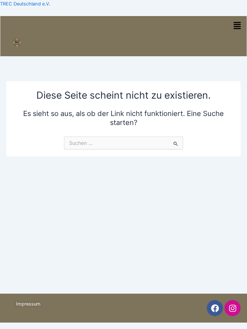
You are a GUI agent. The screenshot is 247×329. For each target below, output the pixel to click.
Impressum (28, 304)
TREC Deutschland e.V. (25, 4)
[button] (237, 26)
